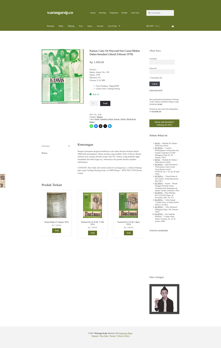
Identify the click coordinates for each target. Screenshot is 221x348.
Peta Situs (104, 336)
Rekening (102, 13)
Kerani (113, 336)
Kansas (117, 119)
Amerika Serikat (106, 119)
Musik (123, 119)
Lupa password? (156, 90)
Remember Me (156, 78)
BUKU (157, 143)
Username (153, 59)
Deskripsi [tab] (46, 146)
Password (152, 68)
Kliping (71, 26)
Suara (89, 26)
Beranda (50, 26)
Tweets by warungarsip (158, 230)
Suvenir (100, 26)
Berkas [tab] (44, 153)
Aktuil (96, 119)
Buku (61, 26)
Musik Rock (131, 119)
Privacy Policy (124, 336)
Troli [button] (56, 231)
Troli (105, 103)
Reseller (124, 13)
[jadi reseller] (164, 123)
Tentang (94, 336)
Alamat (92, 13)
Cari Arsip (112, 26)
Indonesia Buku (125, 333)
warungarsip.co (60, 12)
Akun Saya (135, 13)
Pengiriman (114, 13)
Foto (81, 26)
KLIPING (159, 148)
